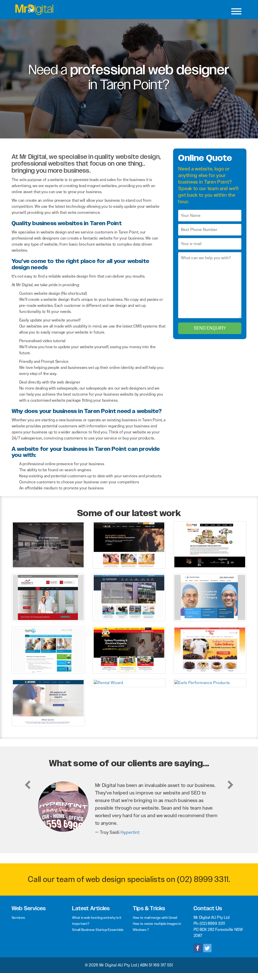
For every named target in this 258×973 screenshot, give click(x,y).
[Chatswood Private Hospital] (129, 597)
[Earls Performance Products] (209, 682)
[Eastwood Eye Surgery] (209, 597)
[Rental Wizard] (129, 682)
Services (18, 917)
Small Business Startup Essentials (97, 929)
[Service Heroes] (129, 649)
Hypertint (130, 832)
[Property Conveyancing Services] (48, 597)
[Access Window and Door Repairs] (48, 702)
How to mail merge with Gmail (155, 917)
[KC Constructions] (48, 544)
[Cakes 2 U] (209, 649)
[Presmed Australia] (48, 649)
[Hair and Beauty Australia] (129, 544)
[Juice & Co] (209, 544)
